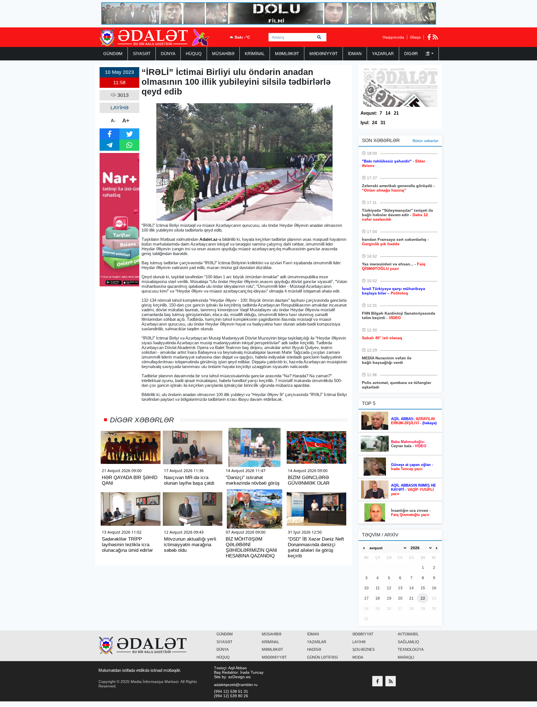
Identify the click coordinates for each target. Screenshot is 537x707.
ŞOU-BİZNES (363, 649)
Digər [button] (411, 53)
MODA (357, 657)
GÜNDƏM (113, 53)
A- (113, 120)
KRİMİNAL (255, 53)
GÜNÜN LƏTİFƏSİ (322, 657)
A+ (125, 120)
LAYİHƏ (359, 642)
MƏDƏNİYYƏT (323, 53)
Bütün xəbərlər (426, 140)
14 (387, 113)
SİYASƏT (141, 53)
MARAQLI (406, 657)
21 (396, 113)
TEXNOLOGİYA (411, 649)
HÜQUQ (194, 53)
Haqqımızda (393, 37)
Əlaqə (415, 37)
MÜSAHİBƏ (223, 53)
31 (382, 122)
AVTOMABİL (408, 634)
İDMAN (355, 53)
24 (374, 122)
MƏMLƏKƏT (287, 53)
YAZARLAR (383, 53)
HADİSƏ (314, 649)
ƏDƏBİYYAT (362, 634)
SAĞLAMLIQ (408, 642)
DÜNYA (168, 53)
